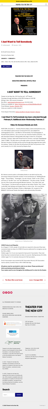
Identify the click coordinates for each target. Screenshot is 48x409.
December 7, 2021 (17, 45)
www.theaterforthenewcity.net (16, 102)
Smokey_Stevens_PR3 (16, 106)
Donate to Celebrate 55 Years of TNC (24, 1)
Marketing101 (7, 45)
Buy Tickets (6, 66)
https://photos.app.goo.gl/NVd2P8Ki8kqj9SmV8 (28, 104)
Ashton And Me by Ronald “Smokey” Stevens (28, 112)
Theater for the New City (12, 405)
